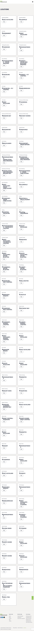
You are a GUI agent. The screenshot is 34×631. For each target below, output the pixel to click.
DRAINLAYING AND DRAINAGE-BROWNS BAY (8, 172)
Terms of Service (20, 627)
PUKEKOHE (6, 47)
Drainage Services (28, 617)
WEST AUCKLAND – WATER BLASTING (7, 255)
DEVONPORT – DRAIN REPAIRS (25, 143)
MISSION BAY (7, 116)
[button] (33, 2)
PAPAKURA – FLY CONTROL (8, 88)
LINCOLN (23, 294)
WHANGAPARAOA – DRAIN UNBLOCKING (25, 172)
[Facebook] (1, 617)
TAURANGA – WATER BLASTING (7, 268)
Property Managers (20, 616)
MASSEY (5, 446)
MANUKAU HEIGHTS (6, 295)
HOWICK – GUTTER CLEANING (23, 516)
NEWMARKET (7, 33)
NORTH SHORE (7, 542)
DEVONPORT (7, 129)
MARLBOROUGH (25, 88)
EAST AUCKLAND (8, 19)
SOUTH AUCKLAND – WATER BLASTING (24, 255)
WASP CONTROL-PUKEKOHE (8, 418)
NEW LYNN (6, 597)
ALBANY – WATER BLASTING (23, 268)
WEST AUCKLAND (23, 33)
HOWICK (22, 473)
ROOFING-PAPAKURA (6, 212)
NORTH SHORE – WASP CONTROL (25, 418)
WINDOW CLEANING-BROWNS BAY (7, 406)
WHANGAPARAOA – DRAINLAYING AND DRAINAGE (8, 159)
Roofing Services (28, 619)
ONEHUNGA (24, 129)
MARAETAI (23, 377)
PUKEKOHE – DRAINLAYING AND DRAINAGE (25, 158)
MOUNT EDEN (7, 391)
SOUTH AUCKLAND (23, 226)
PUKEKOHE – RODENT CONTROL (7, 323)
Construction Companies (21, 618)
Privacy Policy (15, 627)
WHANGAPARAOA (25, 47)
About (10, 617)
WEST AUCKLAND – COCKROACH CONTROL (7, 241)
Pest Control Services (29, 622)
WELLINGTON (24, 281)
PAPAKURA (6, 74)
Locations (24, 627)
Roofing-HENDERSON (24, 212)
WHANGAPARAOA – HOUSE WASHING (8, 62)
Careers (10, 618)
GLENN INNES (7, 528)
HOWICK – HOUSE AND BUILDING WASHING (24, 62)
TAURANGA (23, 102)
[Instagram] (4, 617)
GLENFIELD (23, 19)
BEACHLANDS (7, 143)
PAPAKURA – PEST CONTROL (7, 281)
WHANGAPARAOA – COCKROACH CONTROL (8, 227)
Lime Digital (9, 629)
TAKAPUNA (23, 391)
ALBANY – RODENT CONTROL (23, 323)
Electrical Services (28, 618)
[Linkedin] (2, 617)
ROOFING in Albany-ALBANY (25, 198)
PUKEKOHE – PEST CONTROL (7, 308)
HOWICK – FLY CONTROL (24, 75)
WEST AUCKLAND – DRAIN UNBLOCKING (7, 186)
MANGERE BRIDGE (6, 350)
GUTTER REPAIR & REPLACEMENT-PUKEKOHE (7, 585)
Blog (9, 619)
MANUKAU (23, 239)
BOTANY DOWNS (25, 116)
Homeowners (19, 617)
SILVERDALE (23, 184)
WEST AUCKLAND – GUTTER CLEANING (24, 502)
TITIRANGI (23, 528)
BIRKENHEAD (24, 569)
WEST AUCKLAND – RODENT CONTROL (7, 337)
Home (10, 616)
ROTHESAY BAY (24, 308)
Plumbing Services (28, 616)
